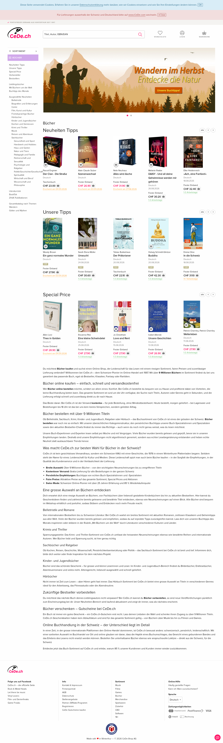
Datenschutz (68, 696)
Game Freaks (14, 703)
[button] (127, 115)
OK (200, 4)
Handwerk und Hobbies (25, 144)
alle (202, 130)
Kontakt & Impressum (72, 685)
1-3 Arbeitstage (155, 200)
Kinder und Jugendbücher (24, 120)
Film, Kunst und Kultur (22, 110)
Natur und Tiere (21, 151)
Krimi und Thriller (19, 127)
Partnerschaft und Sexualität (22, 160)
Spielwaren (120, 703)
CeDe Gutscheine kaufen (74, 710)
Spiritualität (19, 175)
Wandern (13, 207)
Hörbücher (17, 117)
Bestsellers (14, 78)
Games (118, 692)
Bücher (17, 57)
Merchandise (121, 699)
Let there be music (16, 692)
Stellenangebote (70, 699)
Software (119, 713)
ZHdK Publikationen (18, 198)
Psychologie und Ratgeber (22, 167)
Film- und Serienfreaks (18, 699)
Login (182, 37)
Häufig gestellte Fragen (179, 685)
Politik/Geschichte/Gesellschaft (26, 171)
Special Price (15, 71)
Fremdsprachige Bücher (23, 114)
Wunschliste (160, 37)
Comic (14, 107)
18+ (116, 717)
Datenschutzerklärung (91, 4)
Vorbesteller (14, 75)
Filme (117, 689)
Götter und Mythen (18, 210)
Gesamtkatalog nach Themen (22, 203)
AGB (64, 692)
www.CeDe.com (136, 14)
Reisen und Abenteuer (22, 134)
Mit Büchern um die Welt (20, 87)
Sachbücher (17, 137)
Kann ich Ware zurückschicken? (183, 689)
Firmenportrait (68, 689)
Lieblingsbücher (16, 84)
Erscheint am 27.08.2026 (125, 189)
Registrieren (68, 706)
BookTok (13, 194)
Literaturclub (15, 191)
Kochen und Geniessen (23, 124)
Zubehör (119, 706)
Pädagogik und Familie (24, 154)
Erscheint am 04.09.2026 (55, 189)
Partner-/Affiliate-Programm (74, 703)
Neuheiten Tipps (17, 65)
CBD (117, 710)
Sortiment (18, 51)
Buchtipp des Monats (19, 91)
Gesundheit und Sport (24, 141)
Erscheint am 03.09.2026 (90, 189)
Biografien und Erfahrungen (25, 103)
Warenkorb (204, 37)
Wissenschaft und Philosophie (22, 184)
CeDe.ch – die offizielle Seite (21, 685)
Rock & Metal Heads (17, 689)
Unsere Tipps (15, 68)
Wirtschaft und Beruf (23, 178)
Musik (14, 131)
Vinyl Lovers (13, 696)
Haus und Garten (22, 148)
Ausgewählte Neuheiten (20, 97)
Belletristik (16, 100)
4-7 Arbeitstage (191, 279)
